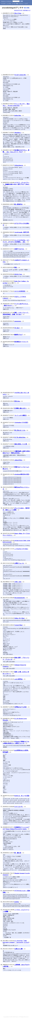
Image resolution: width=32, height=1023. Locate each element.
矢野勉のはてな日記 (20, 707)
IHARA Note (18, 274)
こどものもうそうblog (21, 549)
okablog (16, 901)
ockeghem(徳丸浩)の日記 (21, 474)
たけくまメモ (18, 806)
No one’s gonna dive (20, 74)
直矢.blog (17, 401)
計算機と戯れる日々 (20, 408)
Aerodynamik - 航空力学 (21, 232)
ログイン (21, 3)
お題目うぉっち (19, 563)
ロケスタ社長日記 (19, 291)
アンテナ (3, 3)
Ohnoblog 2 (17, 132)
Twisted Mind (18, 625)
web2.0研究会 (18, 679)
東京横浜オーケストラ (21, 341)
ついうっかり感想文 (20, 415)
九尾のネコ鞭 (18, 948)
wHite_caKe (17, 581)
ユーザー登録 (15, 3)
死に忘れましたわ (19, 430)
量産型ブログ (18, 334)
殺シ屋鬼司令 (18, 204)
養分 (15, 267)
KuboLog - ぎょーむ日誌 (21, 795)
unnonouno (17, 321)
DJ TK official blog (19, 437)
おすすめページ (26, 10)
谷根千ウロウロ (19, 249)
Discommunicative (19, 597)
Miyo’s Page (17, 13)
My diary (17, 328)
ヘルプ (26, 3)
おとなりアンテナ (18, 10)
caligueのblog (18, 460)
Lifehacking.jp (18, 165)
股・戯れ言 (17, 852)
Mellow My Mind (19, 618)
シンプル (8, 3)
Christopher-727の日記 (21, 422)
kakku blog (17, 115)
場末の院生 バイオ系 (20, 444)
